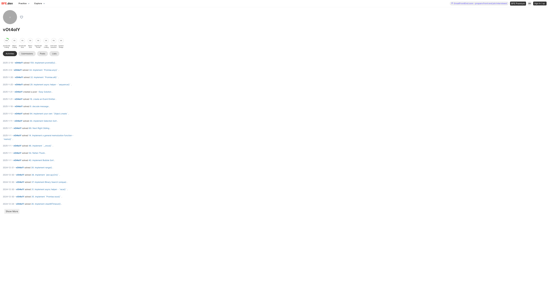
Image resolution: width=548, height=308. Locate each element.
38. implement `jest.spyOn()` (45, 175)
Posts (42, 53)
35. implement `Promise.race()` (46, 196)
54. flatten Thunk (37, 153)
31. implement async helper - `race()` (49, 189)
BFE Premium (518, 3)
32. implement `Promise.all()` (44, 77)
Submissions (27, 53)
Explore (38, 3)
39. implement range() (41, 167)
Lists (54, 53)
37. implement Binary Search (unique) (48, 182)
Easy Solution (45, 92)
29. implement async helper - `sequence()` (50, 84)
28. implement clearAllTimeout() (46, 204)
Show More (12, 211)
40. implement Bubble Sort (41, 160)
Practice (23, 3)
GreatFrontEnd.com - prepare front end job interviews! (480, 3)
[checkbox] (22, 17)
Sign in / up (539, 3)
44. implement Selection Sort (43, 121)
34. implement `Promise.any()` (43, 70)
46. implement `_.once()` (40, 145)
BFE (7, 3)
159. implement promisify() (42, 62)
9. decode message (39, 106)
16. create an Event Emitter (42, 99)
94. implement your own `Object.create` (49, 113)
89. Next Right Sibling (39, 128)
